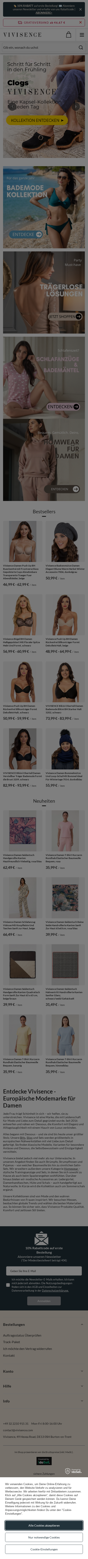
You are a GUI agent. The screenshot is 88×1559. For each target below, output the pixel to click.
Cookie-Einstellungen (44, 1549)
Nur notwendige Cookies (44, 1537)
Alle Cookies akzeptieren (44, 1525)
